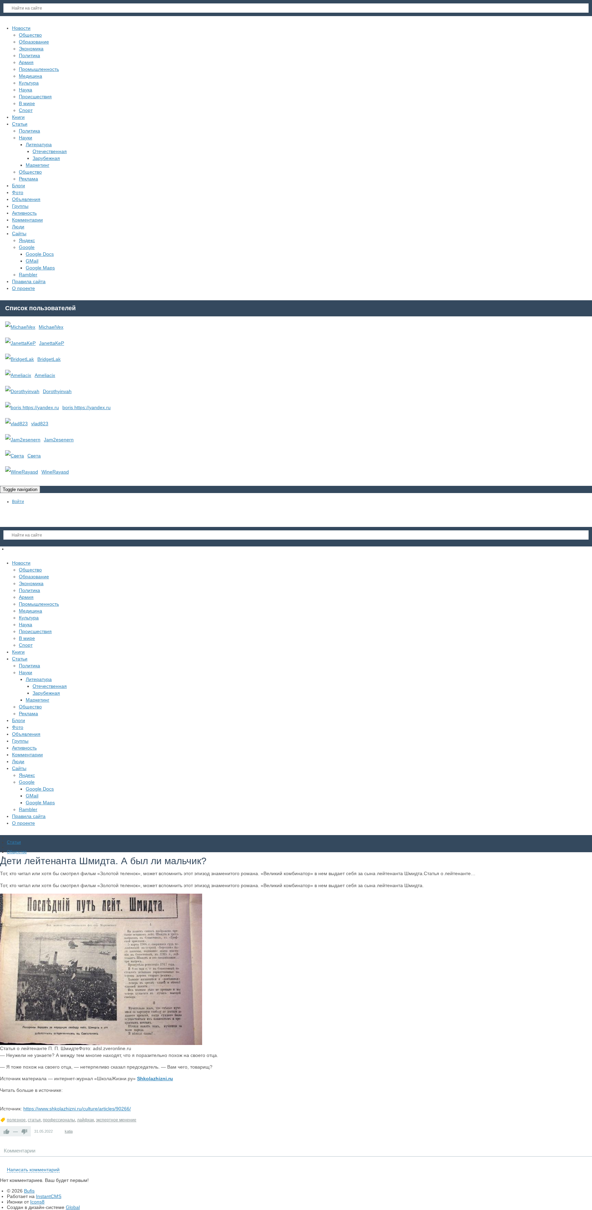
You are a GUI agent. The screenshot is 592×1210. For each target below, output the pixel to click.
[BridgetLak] (19, 359)
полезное (16, 1120)
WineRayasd (55, 472)
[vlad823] (16, 423)
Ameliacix (45, 375)
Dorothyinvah (57, 391)
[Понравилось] (6, 1131)
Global (73, 1207)
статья (34, 1120)
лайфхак (85, 1120)
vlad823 (39, 423)
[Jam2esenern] (22, 439)
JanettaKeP (51, 343)
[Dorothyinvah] (22, 391)
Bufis (29, 1191)
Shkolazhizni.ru (155, 1078)
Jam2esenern (59, 439)
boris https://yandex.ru (86, 407)
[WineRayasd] (21, 471)
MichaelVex (51, 327)
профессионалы (59, 1120)
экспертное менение (116, 1120)
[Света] (14, 455)
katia (69, 1131)
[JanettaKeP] (20, 343)
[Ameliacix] (18, 375)
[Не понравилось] (24, 1131)
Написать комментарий (33, 1169)
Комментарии (19, 1151)
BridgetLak (49, 359)
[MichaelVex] (20, 327)
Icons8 (37, 1202)
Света (34, 455)
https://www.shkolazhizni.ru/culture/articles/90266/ (77, 1108)
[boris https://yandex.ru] (32, 407)
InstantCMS (48, 1196)
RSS (589, 1162)
